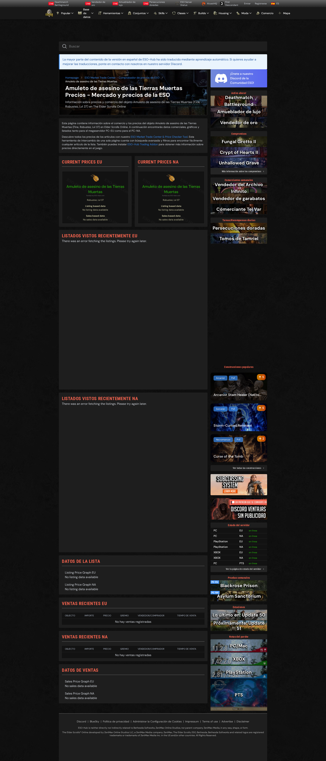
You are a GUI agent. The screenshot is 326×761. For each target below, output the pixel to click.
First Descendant (231, 4)
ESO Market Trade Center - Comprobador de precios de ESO (122, 77)
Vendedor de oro (95, 4)
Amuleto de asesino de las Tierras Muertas (95, 189)
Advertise (227, 721)
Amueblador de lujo (124, 4)
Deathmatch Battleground (59, 4)
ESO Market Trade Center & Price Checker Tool (159, 136)
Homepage (72, 77)
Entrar (247, 3)
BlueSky (94, 721)
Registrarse (261, 3)
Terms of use (210, 721)
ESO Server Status (186, 4)
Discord (81, 721)
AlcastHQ (212, 3)
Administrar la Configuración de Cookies (157, 721)
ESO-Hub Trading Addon (143, 144)
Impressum (192, 721)
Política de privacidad (116, 721)
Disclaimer (243, 721)
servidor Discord (170, 64)
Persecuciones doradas (154, 4)
